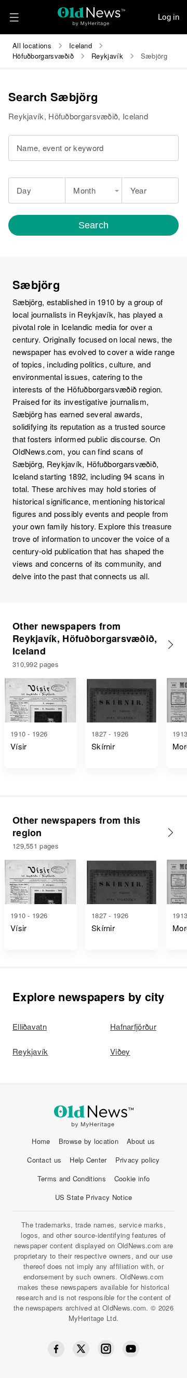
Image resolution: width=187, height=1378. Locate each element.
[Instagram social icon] (106, 1348)
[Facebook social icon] (56, 1349)
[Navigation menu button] (14, 17)
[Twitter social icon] (81, 1349)
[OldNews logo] (92, 13)
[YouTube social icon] (131, 1349)
